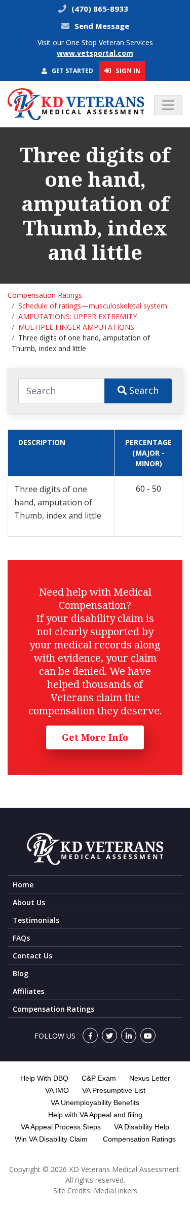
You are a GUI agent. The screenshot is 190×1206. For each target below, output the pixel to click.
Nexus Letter (149, 1078)
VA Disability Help (141, 1127)
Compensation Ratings (45, 295)
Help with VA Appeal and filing (95, 1115)
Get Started (71, 70)
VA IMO (57, 1090)
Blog (20, 973)
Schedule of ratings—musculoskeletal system (92, 306)
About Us (29, 902)
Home (23, 884)
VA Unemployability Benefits (95, 1102)
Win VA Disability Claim (51, 1139)
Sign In (127, 70)
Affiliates (28, 991)
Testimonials (36, 920)
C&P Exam (99, 1078)
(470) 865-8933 (98, 9)
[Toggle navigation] (168, 105)
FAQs (21, 938)
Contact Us (32, 955)
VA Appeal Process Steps (61, 1127)
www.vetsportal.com (95, 53)
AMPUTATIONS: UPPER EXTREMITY (77, 316)
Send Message (101, 26)
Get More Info (95, 737)
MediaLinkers (115, 1190)
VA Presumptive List (113, 1090)
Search (143, 390)
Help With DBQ (44, 1078)
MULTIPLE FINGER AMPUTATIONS (76, 327)
